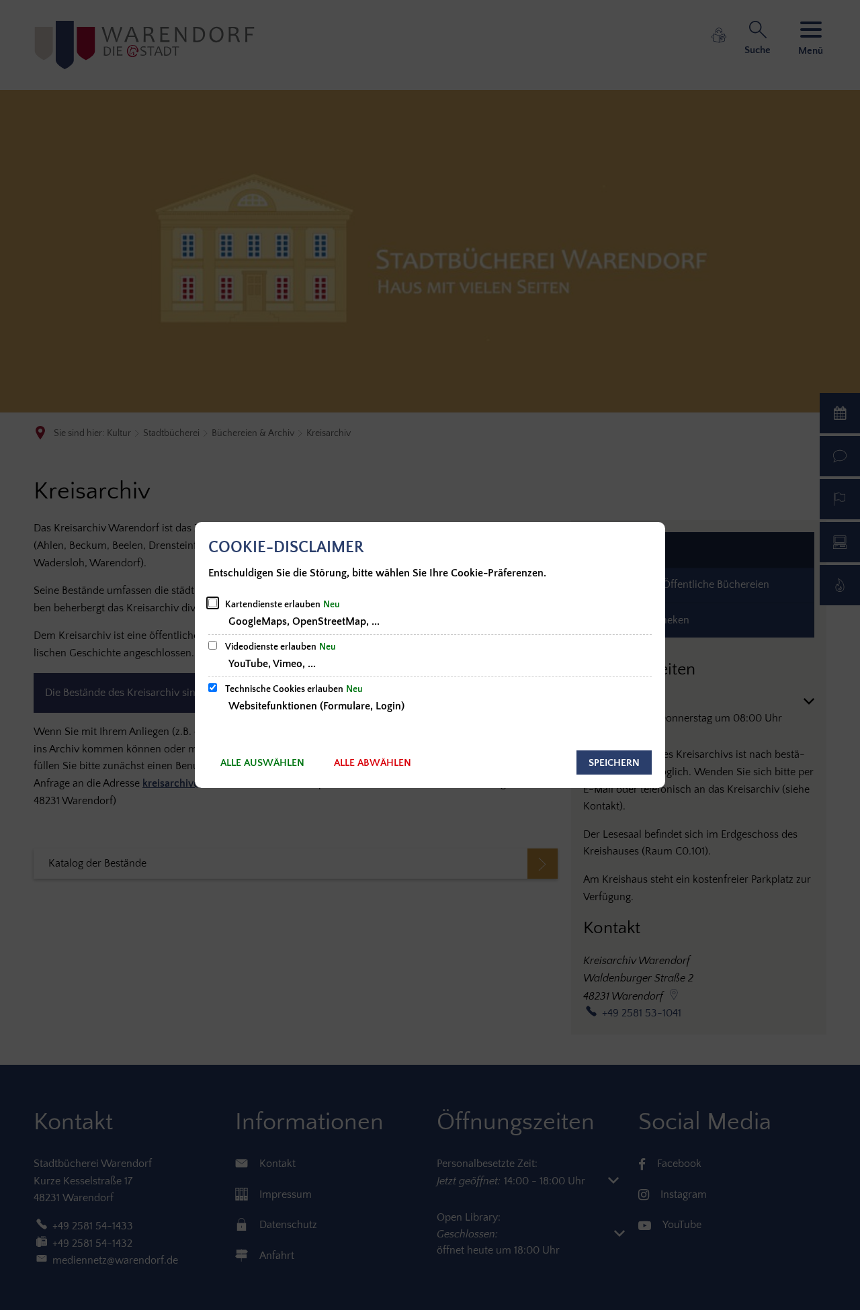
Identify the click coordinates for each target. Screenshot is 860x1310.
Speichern (614, 763)
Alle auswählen (262, 763)
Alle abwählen (372, 763)
